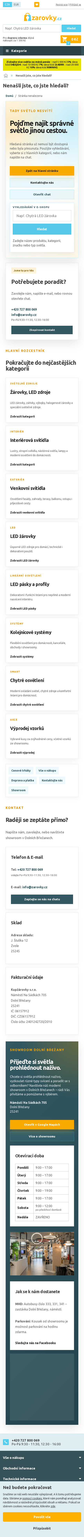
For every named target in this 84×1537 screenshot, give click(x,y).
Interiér (17, 431)
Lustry (14, 450)
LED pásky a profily (29, 584)
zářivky (30, 402)
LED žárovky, (18, 402)
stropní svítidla (28, 450)
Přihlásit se (75, 4)
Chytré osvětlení (27, 680)
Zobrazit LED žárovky (24, 560)
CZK (7, 4)
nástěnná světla (47, 450)
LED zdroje (39, 392)
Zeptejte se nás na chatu (42, 899)
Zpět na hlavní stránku (42, 170)
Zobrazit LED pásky (23, 608)
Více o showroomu (42, 1136)
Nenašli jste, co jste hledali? (34, 75)
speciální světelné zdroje (25, 407)
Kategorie (19, 51)
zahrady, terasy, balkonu (46, 499)
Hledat (71, 28)
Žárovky (18, 392)
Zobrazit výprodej (22, 752)
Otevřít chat (42, 194)
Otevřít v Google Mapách (42, 1124)
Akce (14, 719)
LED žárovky (23, 536)
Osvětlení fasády (20, 499)
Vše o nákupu (47, 770)
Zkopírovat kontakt (42, 329)
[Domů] (6, 76)
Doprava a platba (22, 780)
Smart (15, 671)
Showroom (18, 790)
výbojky (40, 402)
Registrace (62, 4)
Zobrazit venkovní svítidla (27, 512)
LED (13, 527)
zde (53, 1506)
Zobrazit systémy (22, 656)
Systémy (17, 623)
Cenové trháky (21, 770)
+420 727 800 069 (24, 309)
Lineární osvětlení (25, 575)
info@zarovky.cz (24, 314)
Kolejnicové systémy (30, 632)
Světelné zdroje (24, 383)
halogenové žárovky (58, 402)
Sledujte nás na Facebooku (35, 1343)
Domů (9, 95)
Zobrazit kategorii (22, 416)
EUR (16, 4)
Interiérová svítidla (29, 440)
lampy (62, 450)
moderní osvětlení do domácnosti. (30, 455)
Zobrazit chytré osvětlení (27, 704)
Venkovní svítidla (27, 488)
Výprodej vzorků (27, 728)
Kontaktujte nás (42, 182)
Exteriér (17, 479)
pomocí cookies (32, 1498)
